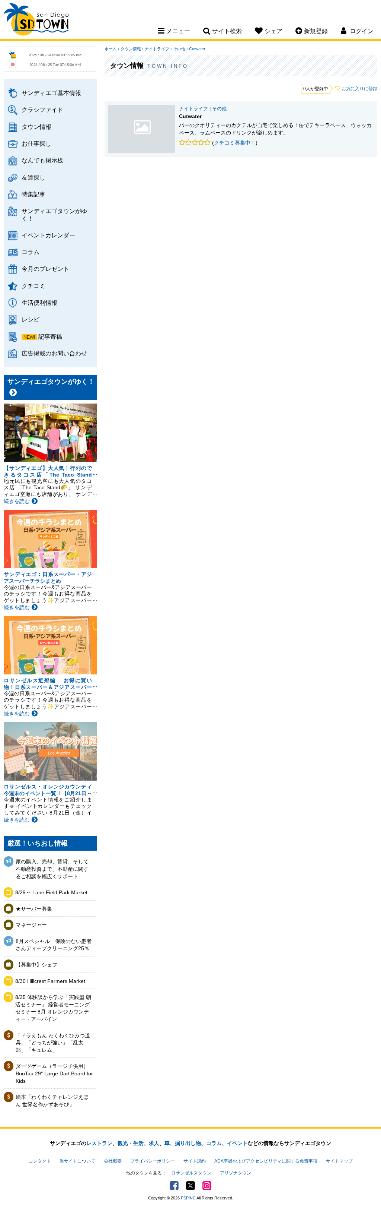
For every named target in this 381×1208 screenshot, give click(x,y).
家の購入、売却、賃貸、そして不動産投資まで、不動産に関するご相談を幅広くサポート (52, 868)
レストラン (99, 1143)
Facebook (174, 1185)
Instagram (206, 1185)
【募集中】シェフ (36, 965)
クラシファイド (42, 109)
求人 (154, 1143)
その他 (179, 49)
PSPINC (188, 1198)
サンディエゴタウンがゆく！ (54, 214)
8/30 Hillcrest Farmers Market (50, 981)
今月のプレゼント (45, 268)
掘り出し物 (188, 1143)
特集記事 (33, 194)
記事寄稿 (50, 336)
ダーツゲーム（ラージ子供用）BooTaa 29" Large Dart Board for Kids (54, 1073)
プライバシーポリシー (152, 1161)
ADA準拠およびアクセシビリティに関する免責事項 (265, 1161)
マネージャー (31, 925)
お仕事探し (36, 143)
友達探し (33, 177)
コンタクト (40, 1161)
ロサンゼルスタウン (191, 1173)
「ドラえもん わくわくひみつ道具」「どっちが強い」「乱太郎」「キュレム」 (53, 1043)
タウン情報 (36, 126)
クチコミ (33, 285)
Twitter (190, 1185)
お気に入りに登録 (359, 88)
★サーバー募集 (34, 909)
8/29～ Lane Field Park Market (51, 892)
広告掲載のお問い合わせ (54, 353)
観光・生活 (131, 1143)
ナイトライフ (157, 49)
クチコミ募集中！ (235, 143)
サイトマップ (339, 1161)
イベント (237, 1143)
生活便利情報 (39, 302)
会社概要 (113, 1161)
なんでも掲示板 (42, 160)
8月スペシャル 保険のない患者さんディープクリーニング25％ (54, 945)
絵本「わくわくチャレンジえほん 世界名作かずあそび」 (52, 1100)
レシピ (30, 319)
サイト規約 (194, 1161)
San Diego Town (36, 20)
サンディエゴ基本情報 (51, 92)
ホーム (111, 49)
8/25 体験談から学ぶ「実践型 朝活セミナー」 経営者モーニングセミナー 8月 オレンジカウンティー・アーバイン (53, 1008)
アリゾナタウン (235, 1173)
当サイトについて (77, 1161)
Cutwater (197, 49)
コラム (30, 252)
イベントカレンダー (48, 235)
